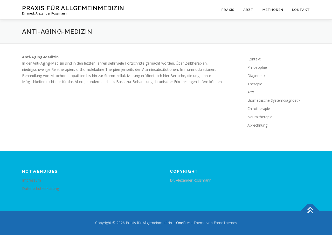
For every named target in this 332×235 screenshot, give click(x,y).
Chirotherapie (258, 108)
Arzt (248, 10)
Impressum (31, 180)
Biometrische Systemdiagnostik (273, 100)
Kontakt (301, 10)
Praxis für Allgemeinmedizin (73, 7)
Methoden (272, 10)
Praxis (228, 10)
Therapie (254, 83)
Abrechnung (257, 125)
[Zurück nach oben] (310, 211)
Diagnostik (256, 75)
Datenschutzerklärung (40, 188)
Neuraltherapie (259, 116)
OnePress (184, 222)
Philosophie (257, 67)
